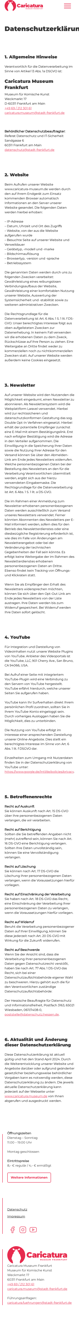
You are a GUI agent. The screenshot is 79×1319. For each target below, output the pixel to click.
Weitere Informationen (29, 1177)
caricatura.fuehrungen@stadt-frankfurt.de (39, 1303)
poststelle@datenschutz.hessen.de (32, 1014)
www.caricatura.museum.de (26, 1096)
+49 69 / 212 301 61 (18, 108)
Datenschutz (17, 1209)
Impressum (16, 1216)
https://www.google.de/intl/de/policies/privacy (39, 772)
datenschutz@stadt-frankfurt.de (29, 150)
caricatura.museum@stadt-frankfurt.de (35, 113)
